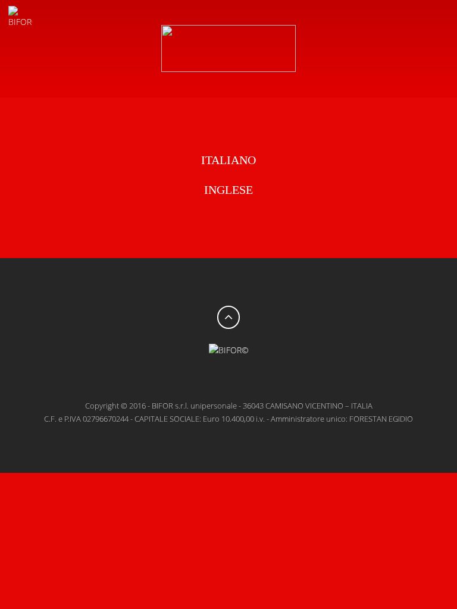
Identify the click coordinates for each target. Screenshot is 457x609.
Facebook (193, 378)
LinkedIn (217, 378)
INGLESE (228, 189)
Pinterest (240, 378)
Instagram (264, 378)
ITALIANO (228, 160)
